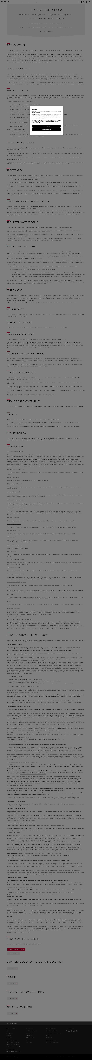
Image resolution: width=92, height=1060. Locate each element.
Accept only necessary (46, 129)
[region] (46, 120)
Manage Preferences (46, 132)
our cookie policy (36, 122)
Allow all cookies (46, 126)
